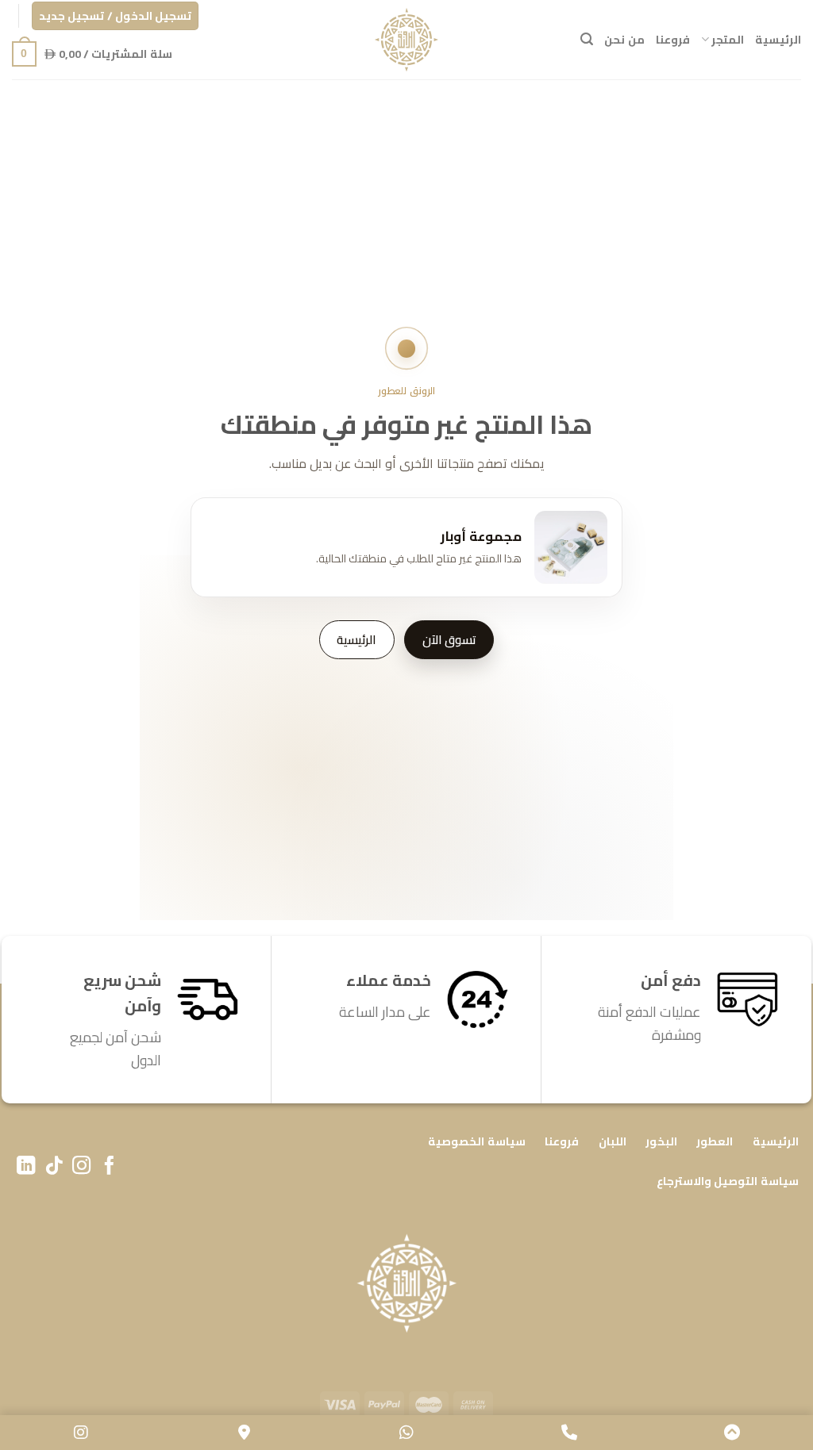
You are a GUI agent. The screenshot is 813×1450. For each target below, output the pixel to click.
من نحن (624, 39)
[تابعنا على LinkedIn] (26, 1167)
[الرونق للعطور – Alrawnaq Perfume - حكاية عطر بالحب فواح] (406, 39)
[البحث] (586, 39)
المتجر (727, 39)
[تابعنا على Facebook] (109, 1167)
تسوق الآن (449, 639)
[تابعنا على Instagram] (81, 1167)
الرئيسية (778, 39)
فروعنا (673, 39)
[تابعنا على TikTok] (53, 1167)
